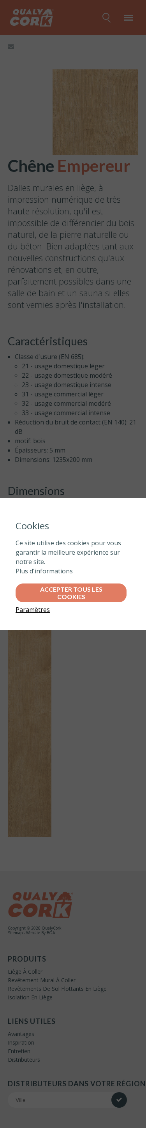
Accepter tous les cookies (71, 592)
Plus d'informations (44, 571)
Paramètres (33, 609)
